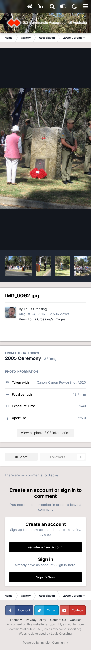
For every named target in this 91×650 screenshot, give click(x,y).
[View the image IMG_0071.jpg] (18, 266)
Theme (15, 620)
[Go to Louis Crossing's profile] (10, 312)
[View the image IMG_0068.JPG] (62, 266)
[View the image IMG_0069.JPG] (43, 266)
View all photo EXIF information (45, 433)
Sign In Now (45, 577)
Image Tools (70, 241)
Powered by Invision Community (45, 642)
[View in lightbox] (45, 148)
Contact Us (58, 620)
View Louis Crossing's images (42, 319)
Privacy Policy (36, 620)
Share (23, 457)
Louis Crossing (35, 309)
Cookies (75, 620)
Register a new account (45, 547)
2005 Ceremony (23, 358)
